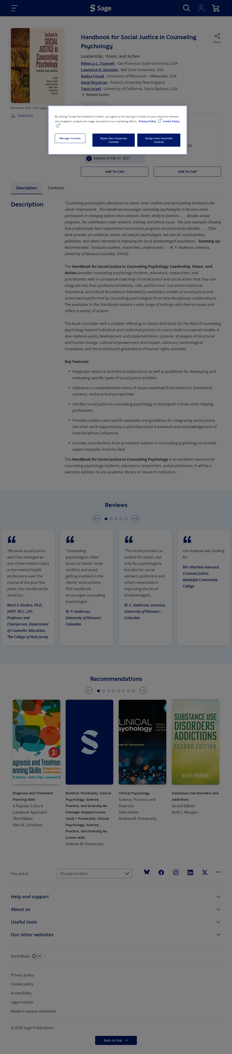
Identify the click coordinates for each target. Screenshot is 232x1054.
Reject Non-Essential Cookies (113, 140)
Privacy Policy (148, 121)
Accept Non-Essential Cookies (158, 140)
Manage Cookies (70, 138)
